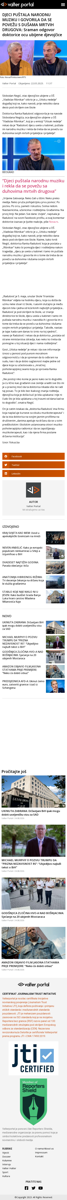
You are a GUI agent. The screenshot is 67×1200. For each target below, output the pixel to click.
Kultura (6, 1176)
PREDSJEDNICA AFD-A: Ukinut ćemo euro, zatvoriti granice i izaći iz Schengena (23, 684)
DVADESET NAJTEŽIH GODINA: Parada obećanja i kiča (20, 564)
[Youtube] (41, 1188)
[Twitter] (34, 1188)
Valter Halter (9, 1168)
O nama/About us (44, 1148)
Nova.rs (53, 221)
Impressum (41, 1152)
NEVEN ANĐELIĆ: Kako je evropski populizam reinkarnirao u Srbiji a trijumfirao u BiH (22, 551)
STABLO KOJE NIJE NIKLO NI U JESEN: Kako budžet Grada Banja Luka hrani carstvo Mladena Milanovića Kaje (21, 596)
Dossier (6, 1156)
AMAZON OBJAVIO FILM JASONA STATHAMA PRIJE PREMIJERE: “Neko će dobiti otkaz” (21, 670)
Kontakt (39, 1156)
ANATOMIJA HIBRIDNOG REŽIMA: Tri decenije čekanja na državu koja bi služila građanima (23, 580)
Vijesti (5, 1152)
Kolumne (7, 1160)
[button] (63, 4)
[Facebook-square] (27, 1188)
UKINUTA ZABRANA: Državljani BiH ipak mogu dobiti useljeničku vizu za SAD (23, 626)
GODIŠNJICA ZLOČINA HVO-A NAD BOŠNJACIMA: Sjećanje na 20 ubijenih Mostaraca (22, 655)
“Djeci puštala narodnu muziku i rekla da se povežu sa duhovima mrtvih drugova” (33, 186)
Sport (5, 1172)
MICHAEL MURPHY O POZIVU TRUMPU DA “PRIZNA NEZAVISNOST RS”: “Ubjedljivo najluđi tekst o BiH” (20, 642)
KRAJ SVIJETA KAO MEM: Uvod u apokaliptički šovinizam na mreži (21, 534)
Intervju (6, 1164)
